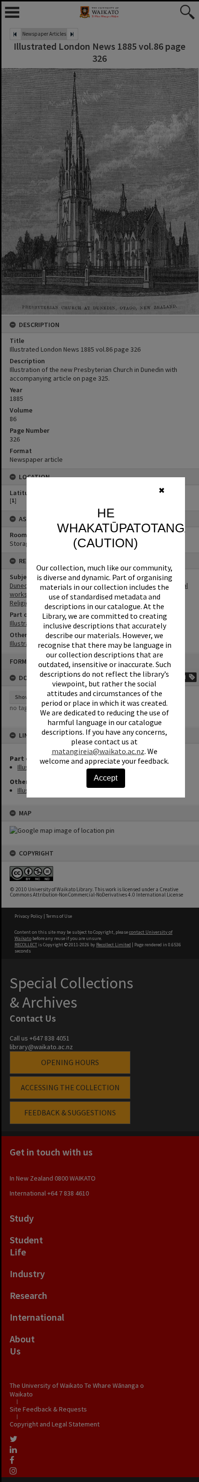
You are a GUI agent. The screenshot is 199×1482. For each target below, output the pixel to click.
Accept (105, 778)
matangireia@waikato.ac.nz (98, 751)
